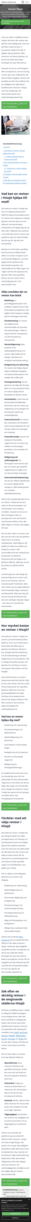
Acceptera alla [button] (15, 1213)
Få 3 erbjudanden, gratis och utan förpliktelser (13, 22)
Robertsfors (21, 1035)
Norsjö (4, 1039)
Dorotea (11, 1039)
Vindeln (12, 1035)
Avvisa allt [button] (15, 1218)
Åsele (21, 1039)
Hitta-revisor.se (8, 2)
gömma (6, 147)
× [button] (29, 1199)
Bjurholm (23, 1032)
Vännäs (4, 1035)
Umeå (16, 1032)
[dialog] (15, 1210)
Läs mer (12, 1210)
